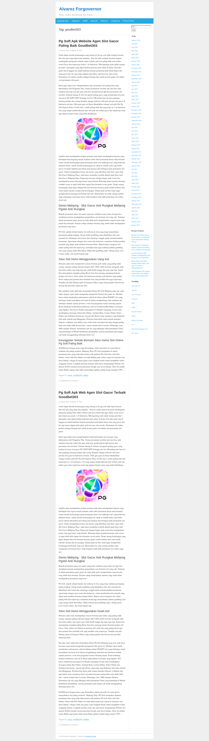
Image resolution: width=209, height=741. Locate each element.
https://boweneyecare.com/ (139, 329)
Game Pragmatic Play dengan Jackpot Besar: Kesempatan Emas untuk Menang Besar (140, 273)
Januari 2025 (135, 106)
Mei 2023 (134, 176)
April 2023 (134, 180)
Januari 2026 (135, 65)
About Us (104, 21)
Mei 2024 (134, 134)
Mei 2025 (134, 92)
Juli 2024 (134, 127)
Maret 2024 (135, 141)
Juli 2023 (134, 169)
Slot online (134, 333)
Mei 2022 (134, 211)
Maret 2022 (135, 218)
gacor (70, 375)
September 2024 (136, 120)
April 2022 (134, 214)
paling (85, 375)
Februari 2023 (135, 187)
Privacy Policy (128, 21)
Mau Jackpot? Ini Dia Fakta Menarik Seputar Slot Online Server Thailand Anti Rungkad (140, 247)
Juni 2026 (134, 47)
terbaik (86, 719)
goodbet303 (77, 375)
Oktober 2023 (135, 159)
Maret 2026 (135, 58)
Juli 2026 (134, 44)
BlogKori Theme (91, 736)
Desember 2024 (136, 110)
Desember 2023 (136, 152)
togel (133, 303)
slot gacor (134, 299)
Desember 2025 (136, 68)
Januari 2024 (135, 148)
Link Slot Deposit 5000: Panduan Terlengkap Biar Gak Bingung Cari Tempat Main (140, 255)
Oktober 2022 (135, 201)
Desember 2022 (136, 194)
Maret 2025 (135, 99)
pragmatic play (62, 21)
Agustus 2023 (135, 166)
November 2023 (136, 155)
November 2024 (136, 113)
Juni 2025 (134, 89)
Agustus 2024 (135, 124)
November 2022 (136, 197)
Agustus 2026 (135, 40)
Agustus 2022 (135, 208)
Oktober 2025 (135, 75)
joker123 (94, 21)
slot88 (85, 21)
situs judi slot (135, 286)
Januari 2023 (135, 190)
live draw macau (136, 312)
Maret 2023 (135, 183)
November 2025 (136, 72)
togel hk (134, 290)
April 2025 (134, 96)
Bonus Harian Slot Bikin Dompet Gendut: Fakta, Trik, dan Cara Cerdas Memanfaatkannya (140, 264)
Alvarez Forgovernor (80, 9)
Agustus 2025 (135, 82)
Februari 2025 (135, 103)
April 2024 (134, 138)
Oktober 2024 (135, 117)
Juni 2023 (134, 173)
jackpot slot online (137, 320)
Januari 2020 (135, 225)
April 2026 (134, 54)
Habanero (75, 21)
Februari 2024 (135, 145)
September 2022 (136, 204)
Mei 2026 (134, 51)
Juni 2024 (134, 131)
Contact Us (115, 21)
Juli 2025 (134, 86)
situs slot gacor (136, 294)
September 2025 (136, 79)
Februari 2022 (135, 222)
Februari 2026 (135, 61)
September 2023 (136, 162)
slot (132, 324)
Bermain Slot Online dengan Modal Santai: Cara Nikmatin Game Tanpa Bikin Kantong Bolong (140, 238)
